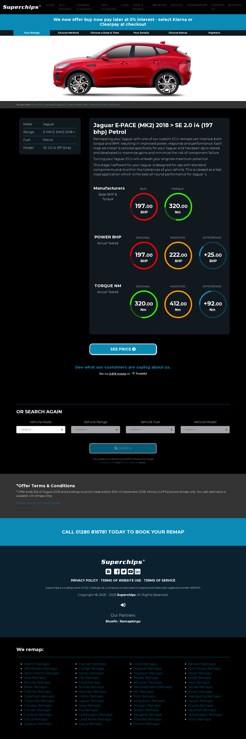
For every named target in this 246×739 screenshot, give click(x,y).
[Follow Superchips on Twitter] (123, 573)
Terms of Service (130, 462)
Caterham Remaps (39, 696)
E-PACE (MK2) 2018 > (77, 104)
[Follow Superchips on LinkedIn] (137, 573)
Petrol (94, 104)
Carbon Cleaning (84, 7)
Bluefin (234, 5)
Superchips (127, 595)
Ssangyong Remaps (204, 696)
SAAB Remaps (199, 678)
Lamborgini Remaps (95, 715)
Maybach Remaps (148, 673)
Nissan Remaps (146, 710)
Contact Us (217, 7)
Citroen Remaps (37, 710)
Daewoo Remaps (38, 724)
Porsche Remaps (147, 719)
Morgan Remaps (147, 705)
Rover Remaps (200, 673)
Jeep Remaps (90, 705)
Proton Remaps (146, 724)
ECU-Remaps (46, 104)
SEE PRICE (121, 349)
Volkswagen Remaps (205, 715)
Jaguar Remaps (91, 701)
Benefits (160, 5)
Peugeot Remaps (148, 715)
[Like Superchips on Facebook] (117, 573)
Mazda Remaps (146, 678)
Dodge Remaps (91, 668)
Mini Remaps (144, 696)
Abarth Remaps (36, 664)
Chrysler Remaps (37, 705)
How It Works (138, 7)
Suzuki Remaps (200, 701)
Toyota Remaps (200, 705)
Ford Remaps (89, 682)
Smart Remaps (200, 691)
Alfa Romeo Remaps (40, 668)
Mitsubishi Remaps (149, 701)
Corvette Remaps (38, 715)
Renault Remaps (201, 664)
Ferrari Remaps (91, 673)
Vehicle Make (41, 422)
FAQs (125, 5)
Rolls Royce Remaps (204, 668)
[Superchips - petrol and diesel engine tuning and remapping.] (123, 562)
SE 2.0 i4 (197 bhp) (110, 104)
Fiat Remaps (89, 678)
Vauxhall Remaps (202, 710)
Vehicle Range (95, 422)
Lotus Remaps (145, 664)
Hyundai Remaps (92, 691)
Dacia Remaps (35, 719)
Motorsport (197, 5)
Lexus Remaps (90, 724)
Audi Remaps (34, 678)
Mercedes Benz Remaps (153, 687)
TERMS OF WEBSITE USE (121, 580)
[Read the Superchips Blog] (108, 573)
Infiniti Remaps (91, 696)
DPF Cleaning (108, 7)
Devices (176, 5)
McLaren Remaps (148, 682)
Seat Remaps (198, 682)
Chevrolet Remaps (39, 701)
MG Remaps (143, 691)
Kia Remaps (88, 710)
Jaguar (60, 104)
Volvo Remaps (199, 719)
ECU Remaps (65, 7)
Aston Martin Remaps (41, 673)
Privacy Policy (108, 462)
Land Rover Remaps (95, 719)
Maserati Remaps (147, 668)
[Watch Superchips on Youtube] (130, 573)
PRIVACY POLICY (84, 580)
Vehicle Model (205, 422)
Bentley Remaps (37, 682)
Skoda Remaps (200, 687)
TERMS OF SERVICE (159, 580)
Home (50, 5)
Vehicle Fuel (150, 422)
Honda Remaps (91, 687)
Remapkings (130, 621)
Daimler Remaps (92, 664)
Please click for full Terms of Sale (38, 503)
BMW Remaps (35, 687)
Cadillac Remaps (37, 691)
